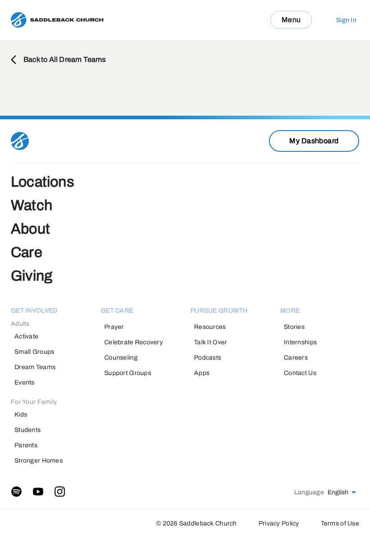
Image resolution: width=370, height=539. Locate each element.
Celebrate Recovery (133, 342)
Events (24, 382)
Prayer (114, 326)
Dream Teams (35, 367)
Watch (31, 205)
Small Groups (34, 351)
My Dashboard (314, 141)
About (30, 229)
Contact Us (300, 373)
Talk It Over (210, 342)
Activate (26, 336)
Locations (42, 182)
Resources (210, 326)
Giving (31, 276)
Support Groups (127, 373)
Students (27, 430)
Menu (291, 19)
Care (26, 252)
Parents (25, 445)
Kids (20, 414)
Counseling (121, 357)
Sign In (346, 20)
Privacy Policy (279, 523)
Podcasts (207, 357)
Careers (296, 357)
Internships (300, 342)
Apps (201, 373)
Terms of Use (340, 523)
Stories (294, 326)
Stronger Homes (38, 460)
